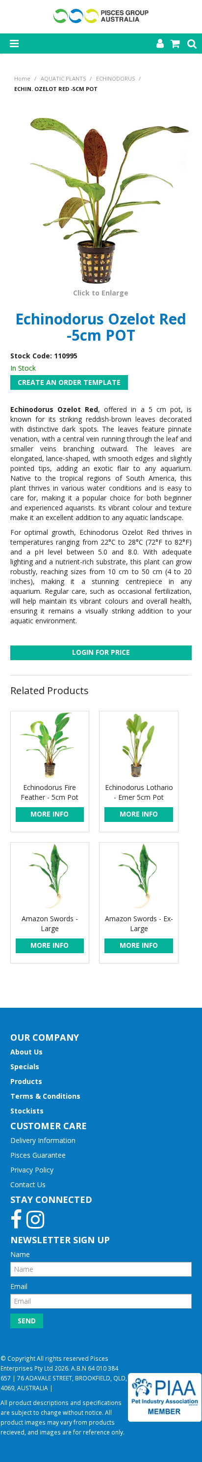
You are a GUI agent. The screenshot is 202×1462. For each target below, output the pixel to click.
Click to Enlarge (100, 292)
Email (18, 1286)
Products (26, 1081)
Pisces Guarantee (38, 1155)
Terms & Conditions (45, 1096)
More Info (49, 814)
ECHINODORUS (115, 78)
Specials (24, 1066)
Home (22, 78)
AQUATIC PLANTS (63, 78)
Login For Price (101, 652)
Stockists (27, 1110)
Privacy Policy (31, 1169)
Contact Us (28, 1184)
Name (20, 1254)
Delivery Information (43, 1140)
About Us (26, 1051)
